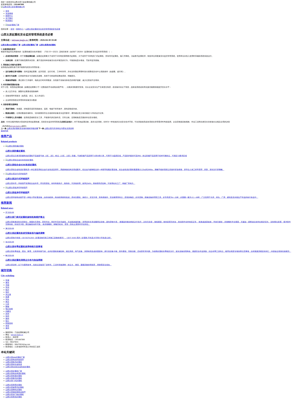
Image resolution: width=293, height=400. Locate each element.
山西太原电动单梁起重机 (15, 373)
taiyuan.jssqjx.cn (20, 40)
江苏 (7, 304)
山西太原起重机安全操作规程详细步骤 (22, 128)
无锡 (7, 285)
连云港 (8, 294)
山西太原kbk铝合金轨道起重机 (17, 367)
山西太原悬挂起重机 (47, 45)
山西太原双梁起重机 (13, 376)
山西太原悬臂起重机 (13, 385)
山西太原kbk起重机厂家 (10, 45)
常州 (7, 287)
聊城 (7, 306)
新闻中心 (9, 16)
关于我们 (9, 18)
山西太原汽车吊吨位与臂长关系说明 (59, 128)
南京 (7, 302)
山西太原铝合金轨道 (13, 364)
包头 (7, 299)
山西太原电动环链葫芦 (14, 360)
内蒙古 (8, 311)
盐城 (7, 280)
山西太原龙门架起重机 (14, 394)
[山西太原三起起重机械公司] (13, 7)
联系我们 (9, 21)
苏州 (7, 314)
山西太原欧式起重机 (13, 362)
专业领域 (9, 13)
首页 (7, 11)
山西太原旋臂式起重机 (14, 387)
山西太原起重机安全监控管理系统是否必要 (42, 29)
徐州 (7, 316)
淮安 (7, 326)
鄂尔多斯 (9, 309)
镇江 (7, 321)
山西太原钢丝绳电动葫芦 (15, 392)
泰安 (7, 282)
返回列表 (4, 131)
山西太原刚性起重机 (13, 390)
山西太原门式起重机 (13, 381)
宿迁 (7, 292)
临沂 (7, 290)
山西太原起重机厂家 (30, 45)
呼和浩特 (9, 323)
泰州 (7, 328)
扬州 (7, 318)
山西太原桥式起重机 (13, 378)
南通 (7, 297)
